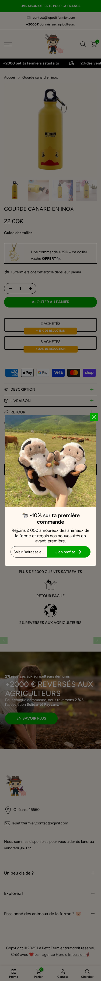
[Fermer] (94, 417)
